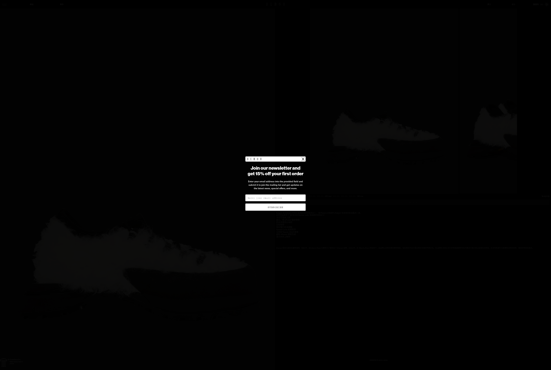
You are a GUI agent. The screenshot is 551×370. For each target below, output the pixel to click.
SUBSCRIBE (275, 207)
